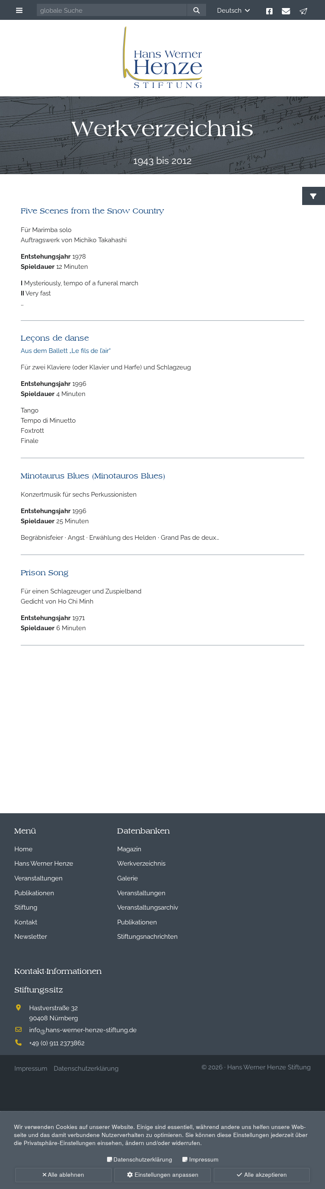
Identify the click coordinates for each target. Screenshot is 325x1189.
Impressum (203, 1159)
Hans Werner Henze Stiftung (269, 1066)
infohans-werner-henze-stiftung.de (83, 1029)
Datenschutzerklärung (142, 1159)
